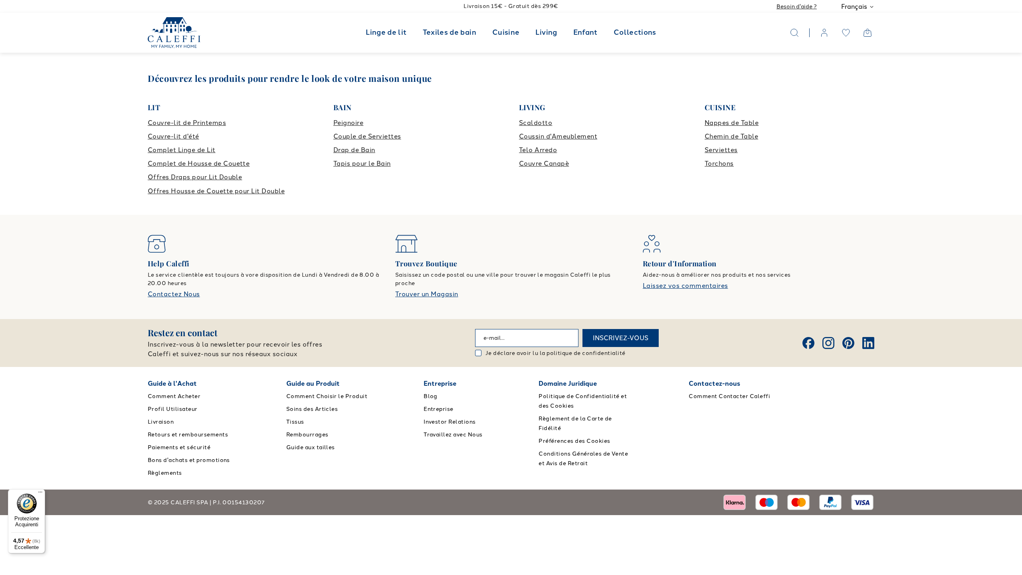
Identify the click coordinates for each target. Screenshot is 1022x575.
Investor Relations (450, 421)
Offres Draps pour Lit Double (195, 177)
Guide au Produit (313, 383)
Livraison (161, 421)
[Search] (794, 33)
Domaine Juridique (568, 383)
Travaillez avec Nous (453, 434)
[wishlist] (846, 33)
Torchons (719, 163)
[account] (824, 33)
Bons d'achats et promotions (189, 460)
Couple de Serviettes (367, 136)
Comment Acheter (174, 396)
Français (854, 6)
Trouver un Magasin (426, 294)
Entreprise (440, 383)
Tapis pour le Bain (362, 163)
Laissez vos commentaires (685, 285)
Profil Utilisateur (173, 409)
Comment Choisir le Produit (326, 396)
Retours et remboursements (188, 434)
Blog (431, 396)
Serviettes (721, 150)
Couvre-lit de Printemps (187, 123)
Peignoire (348, 123)
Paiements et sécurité (179, 447)
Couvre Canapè (544, 163)
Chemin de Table (731, 136)
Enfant (585, 32)
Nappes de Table (732, 123)
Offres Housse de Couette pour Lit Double (216, 191)
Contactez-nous (714, 383)
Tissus (295, 421)
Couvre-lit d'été (173, 136)
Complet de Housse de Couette (199, 163)
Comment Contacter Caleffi (729, 396)
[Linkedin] (868, 343)
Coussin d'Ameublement (558, 136)
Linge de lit (386, 32)
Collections (635, 32)
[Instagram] (828, 343)
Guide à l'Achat (172, 383)
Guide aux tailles (310, 447)
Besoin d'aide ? (796, 6)
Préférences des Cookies (574, 441)
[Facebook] (808, 343)
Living (546, 32)
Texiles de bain (449, 32)
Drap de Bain (354, 150)
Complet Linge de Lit (182, 150)
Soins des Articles (312, 409)
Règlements (165, 473)
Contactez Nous (174, 294)
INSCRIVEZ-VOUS (620, 338)
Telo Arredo (538, 150)
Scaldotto (535, 123)
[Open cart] (867, 33)
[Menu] (40, 494)
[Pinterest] (848, 343)
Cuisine (506, 32)
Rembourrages (307, 434)
